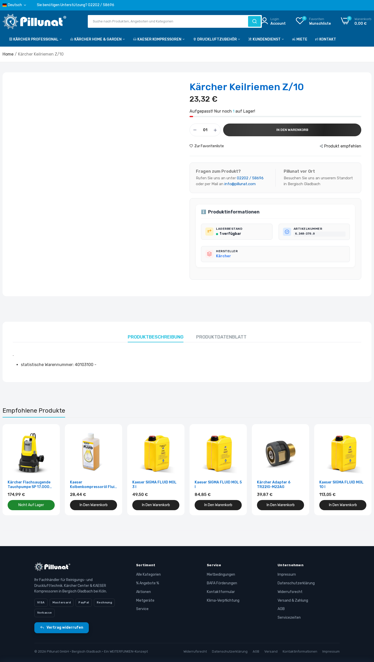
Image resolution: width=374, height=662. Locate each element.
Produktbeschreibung (155, 337)
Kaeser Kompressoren (159, 39)
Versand (271, 651)
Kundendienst (267, 39)
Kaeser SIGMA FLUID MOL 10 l (341, 484)
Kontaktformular (221, 592)
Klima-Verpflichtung (223, 600)
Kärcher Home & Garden (98, 39)
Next (358, 469)
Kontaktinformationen (300, 651)
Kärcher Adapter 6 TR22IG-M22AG (273, 484)
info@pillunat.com (240, 184)
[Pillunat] (34, 22)
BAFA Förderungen (222, 583)
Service (142, 609)
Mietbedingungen (221, 574)
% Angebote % (147, 583)
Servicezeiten (289, 617)
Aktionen (143, 592)
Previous (15, 469)
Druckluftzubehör (217, 39)
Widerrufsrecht (290, 592)
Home (8, 54)
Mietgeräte (145, 600)
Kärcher (223, 256)
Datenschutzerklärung (296, 583)
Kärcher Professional (36, 39)
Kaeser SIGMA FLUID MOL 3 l (154, 484)
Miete (301, 39)
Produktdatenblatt (221, 337)
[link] (50, 433)
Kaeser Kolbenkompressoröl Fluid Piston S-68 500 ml (93, 484)
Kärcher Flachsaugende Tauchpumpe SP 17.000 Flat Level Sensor (29, 484)
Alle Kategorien (148, 574)
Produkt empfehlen (342, 146)
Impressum (287, 574)
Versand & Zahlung (293, 600)
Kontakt (327, 39)
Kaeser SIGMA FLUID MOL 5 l (218, 484)
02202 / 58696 (250, 178)
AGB (281, 609)
